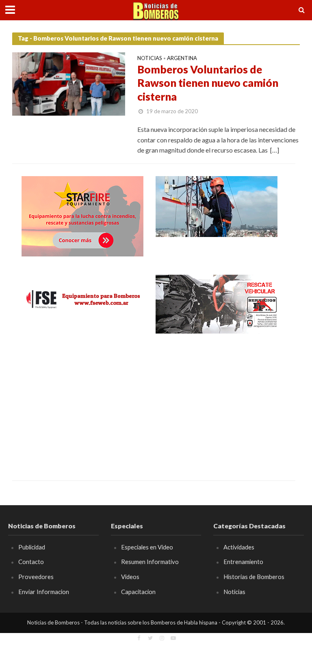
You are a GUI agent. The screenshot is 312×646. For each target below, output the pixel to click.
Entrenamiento (243, 561)
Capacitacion (138, 591)
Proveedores (36, 576)
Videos (130, 576)
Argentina (182, 58)
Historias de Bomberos (253, 576)
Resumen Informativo (150, 561)
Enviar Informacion (43, 591)
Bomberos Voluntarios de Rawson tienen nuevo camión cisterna (207, 83)
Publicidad (31, 547)
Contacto (31, 561)
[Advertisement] (82, 401)
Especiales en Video (147, 547)
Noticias (149, 58)
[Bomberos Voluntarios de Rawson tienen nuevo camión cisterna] (68, 83)
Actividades (238, 547)
